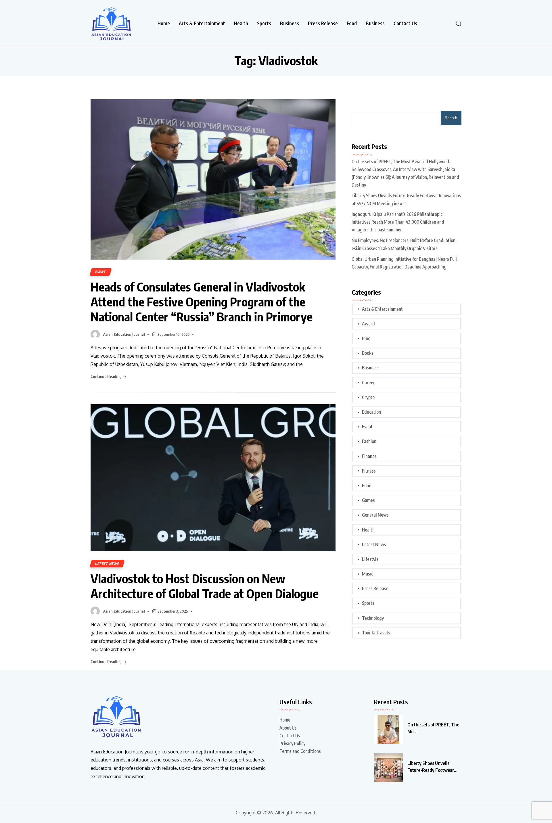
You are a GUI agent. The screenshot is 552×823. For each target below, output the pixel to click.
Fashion (369, 441)
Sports (264, 23)
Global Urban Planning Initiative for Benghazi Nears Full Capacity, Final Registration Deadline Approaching (404, 263)
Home (164, 23)
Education (371, 412)
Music (367, 574)
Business (289, 23)
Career (368, 382)
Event (101, 272)
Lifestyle (370, 559)
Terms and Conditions (300, 751)
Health (241, 23)
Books (367, 353)
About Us (288, 728)
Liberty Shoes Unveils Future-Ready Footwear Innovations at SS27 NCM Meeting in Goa (406, 199)
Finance (369, 456)
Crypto (368, 397)
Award (368, 324)
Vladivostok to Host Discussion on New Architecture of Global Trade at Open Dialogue (205, 586)
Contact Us (405, 23)
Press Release (323, 23)
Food (352, 23)
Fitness (369, 471)
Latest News (107, 563)
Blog (366, 338)
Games (368, 500)
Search (451, 117)
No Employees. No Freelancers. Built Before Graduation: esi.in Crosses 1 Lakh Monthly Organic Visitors (404, 244)
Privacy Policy (292, 743)
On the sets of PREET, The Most (433, 728)
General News (375, 515)
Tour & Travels (376, 633)
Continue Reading (106, 376)
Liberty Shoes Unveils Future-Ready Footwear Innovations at (430, 767)
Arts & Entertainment (202, 23)
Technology (373, 618)
